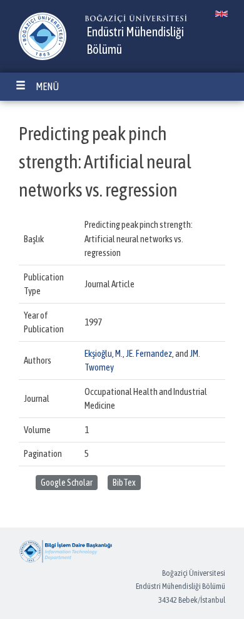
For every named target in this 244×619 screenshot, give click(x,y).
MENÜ (47, 86)
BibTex (124, 483)
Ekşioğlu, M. (103, 353)
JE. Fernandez (149, 353)
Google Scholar (67, 483)
